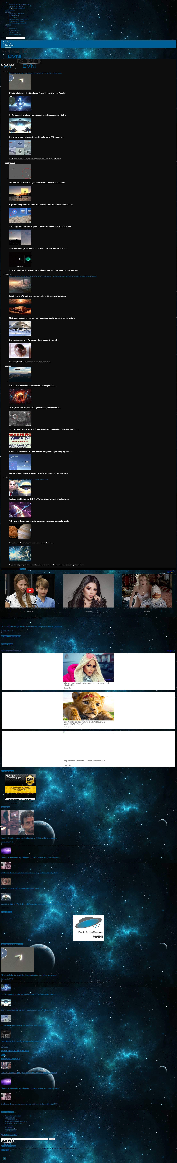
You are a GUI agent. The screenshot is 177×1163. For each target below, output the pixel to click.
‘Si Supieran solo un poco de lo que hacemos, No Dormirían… (35, 407)
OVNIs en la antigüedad (17, 8)
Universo (12, 32)
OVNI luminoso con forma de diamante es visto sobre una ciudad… (37, 115)
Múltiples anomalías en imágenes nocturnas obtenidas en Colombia (37, 182)
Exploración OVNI (7, 630)
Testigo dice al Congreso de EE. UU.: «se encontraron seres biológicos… (39, 499)
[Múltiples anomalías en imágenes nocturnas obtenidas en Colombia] (20, 178)
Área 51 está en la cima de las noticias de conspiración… (32, 385)
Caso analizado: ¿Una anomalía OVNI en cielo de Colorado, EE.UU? (38, 248)
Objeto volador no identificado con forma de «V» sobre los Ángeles (37, 93)
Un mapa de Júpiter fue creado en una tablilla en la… (31, 543)
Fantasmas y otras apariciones (18, 19)
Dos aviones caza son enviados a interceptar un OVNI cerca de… (36, 137)
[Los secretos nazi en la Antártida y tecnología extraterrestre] (20, 336)
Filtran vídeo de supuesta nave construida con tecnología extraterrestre (38, 473)
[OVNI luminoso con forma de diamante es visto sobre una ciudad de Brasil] (20, 111)
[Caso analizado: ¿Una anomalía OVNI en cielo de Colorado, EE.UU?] (20, 244)
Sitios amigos (9, 45)
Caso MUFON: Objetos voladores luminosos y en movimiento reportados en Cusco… (44, 270)
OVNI (7, 2)
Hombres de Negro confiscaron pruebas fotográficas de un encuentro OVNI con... (35, 1041)
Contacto (8, 47)
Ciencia (7, 26)
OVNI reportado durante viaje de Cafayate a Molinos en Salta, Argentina (40, 226)
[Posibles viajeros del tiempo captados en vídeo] (6, 884)
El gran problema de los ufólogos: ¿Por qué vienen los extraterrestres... (30, 857)
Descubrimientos (14, 30)
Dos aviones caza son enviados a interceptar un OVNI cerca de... (28, 1010)
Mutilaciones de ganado (16, 21)
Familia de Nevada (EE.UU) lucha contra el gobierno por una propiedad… (40, 451)
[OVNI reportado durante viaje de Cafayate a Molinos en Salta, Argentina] (20, 222)
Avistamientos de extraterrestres (19, 4)
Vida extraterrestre (15, 34)
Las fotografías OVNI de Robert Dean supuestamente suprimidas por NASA (33, 904)
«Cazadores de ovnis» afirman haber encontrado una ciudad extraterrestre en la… (43, 429)
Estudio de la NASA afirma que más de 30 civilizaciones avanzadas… (38, 296)
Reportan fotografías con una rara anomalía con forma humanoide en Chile (41, 204)
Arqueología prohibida (16, 13)
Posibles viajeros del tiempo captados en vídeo (20, 888)
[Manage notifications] (4, 1158)
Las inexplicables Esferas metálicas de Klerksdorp (30, 362)
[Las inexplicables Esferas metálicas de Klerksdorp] (20, 358)
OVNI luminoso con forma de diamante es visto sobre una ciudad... (29, 994)
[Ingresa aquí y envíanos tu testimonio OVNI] (88, 940)
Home (7, 41)
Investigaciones (10, 10)
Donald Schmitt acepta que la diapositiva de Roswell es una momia (29, 838)
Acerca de (8, 43)
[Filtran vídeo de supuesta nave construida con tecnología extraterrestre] (20, 469)
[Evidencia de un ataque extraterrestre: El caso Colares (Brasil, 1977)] (6, 869)
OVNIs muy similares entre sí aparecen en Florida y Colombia (35, 159)
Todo (10, 73)
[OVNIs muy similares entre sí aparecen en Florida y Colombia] (20, 155)
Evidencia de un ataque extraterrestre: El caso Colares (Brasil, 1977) (29, 873)
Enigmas (8, 12)
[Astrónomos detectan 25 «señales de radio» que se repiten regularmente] (20, 517)
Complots (8, 25)
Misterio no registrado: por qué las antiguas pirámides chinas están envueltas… (42, 318)
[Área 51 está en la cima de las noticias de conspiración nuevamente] (20, 381)
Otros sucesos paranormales (18, 23)
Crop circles (13, 17)
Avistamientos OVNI (16, 6)
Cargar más (4, 1047)
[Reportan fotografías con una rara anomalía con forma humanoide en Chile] (20, 200)
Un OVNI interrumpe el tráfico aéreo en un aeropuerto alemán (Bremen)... (32, 626)
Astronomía (13, 28)
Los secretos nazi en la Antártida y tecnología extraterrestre (33, 340)
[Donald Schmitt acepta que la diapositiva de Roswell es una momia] (17, 834)
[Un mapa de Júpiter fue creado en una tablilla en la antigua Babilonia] (20, 539)
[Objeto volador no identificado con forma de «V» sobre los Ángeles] (20, 89)
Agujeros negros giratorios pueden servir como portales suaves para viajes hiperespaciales (46, 565)
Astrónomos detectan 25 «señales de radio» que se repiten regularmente (39, 521)
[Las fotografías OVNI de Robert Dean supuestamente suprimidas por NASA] (6, 900)
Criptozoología (14, 15)
